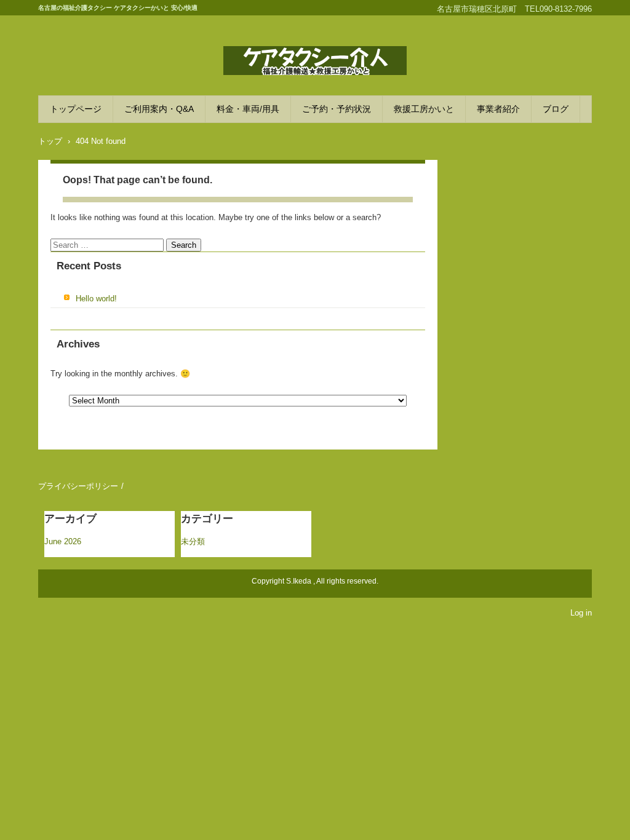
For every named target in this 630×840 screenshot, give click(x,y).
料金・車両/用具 (248, 109)
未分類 (193, 541)
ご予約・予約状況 (336, 109)
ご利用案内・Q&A (159, 109)
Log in (581, 612)
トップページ (76, 109)
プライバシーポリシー (78, 486)
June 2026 (62, 541)
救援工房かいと (424, 109)
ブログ (555, 109)
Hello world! (96, 298)
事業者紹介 (498, 109)
